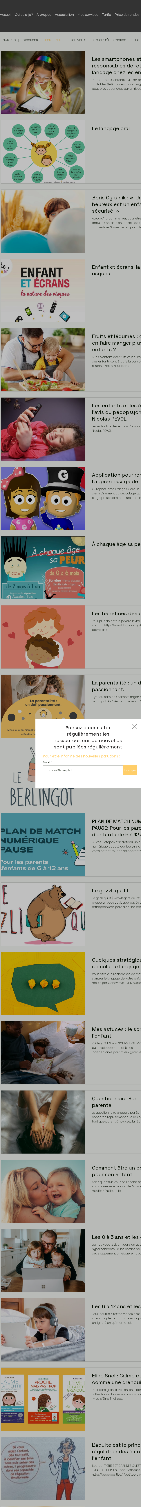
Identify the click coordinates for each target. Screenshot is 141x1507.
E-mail (47, 762)
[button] (134, 726)
